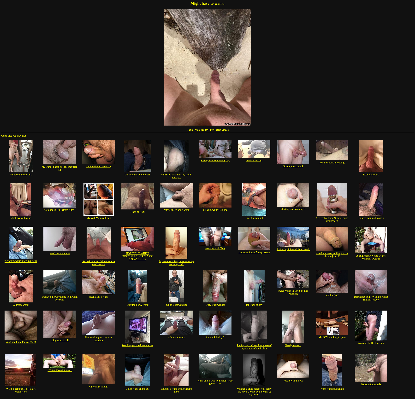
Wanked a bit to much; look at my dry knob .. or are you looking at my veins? (254, 391)
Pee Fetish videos (219, 129)
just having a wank (98, 296)
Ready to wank (371, 174)
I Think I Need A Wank (60, 370)
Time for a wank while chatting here (176, 390)
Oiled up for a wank (293, 166)
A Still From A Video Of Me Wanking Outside (370, 257)
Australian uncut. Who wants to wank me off (98, 263)
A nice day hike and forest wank (293, 249)
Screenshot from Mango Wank (254, 252)
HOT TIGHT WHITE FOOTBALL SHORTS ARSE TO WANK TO (137, 256)
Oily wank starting (98, 386)
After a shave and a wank (176, 209)
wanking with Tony (215, 248)
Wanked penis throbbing (332, 162)
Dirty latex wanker (215, 304)
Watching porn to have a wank (137, 345)
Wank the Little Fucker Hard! (21, 342)
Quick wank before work (137, 174)
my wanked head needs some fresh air (59, 168)
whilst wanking (254, 160)
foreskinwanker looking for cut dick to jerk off (332, 255)
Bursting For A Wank (137, 304)
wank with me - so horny (98, 166)
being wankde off (60, 340)
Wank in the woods (371, 384)
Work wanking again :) (332, 388)
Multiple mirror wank (21, 174)
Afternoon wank (176, 337)
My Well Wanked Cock (99, 218)
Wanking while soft (60, 253)
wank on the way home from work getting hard (215, 382)
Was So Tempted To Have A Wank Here (21, 390)
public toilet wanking (176, 304)
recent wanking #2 (293, 380)
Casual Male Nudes (197, 129)
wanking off (332, 295)
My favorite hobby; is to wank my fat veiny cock (176, 263)
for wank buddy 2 (215, 337)
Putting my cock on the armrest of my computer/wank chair (254, 347)
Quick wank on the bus (137, 388)
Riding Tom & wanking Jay (215, 160)
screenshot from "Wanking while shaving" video (371, 298)
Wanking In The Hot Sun (371, 343)
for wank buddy (254, 304)
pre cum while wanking (215, 209)
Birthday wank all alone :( (371, 218)
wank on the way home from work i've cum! (59, 298)
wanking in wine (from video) (59, 209)
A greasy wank (21, 304)
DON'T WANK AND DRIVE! (21, 261)
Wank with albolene (21, 218)
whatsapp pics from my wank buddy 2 (176, 176)
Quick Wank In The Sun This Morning (293, 292)
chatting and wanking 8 (293, 209)
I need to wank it (254, 218)
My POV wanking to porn (332, 337)
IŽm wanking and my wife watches (98, 338)
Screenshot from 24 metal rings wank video (332, 219)
